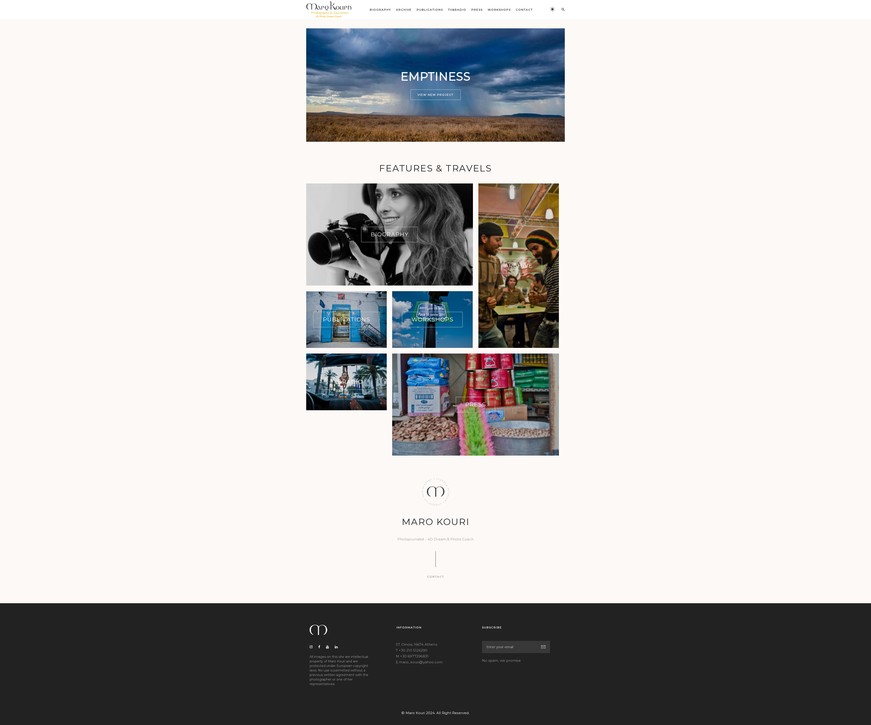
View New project (436, 94)
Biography (380, 9)
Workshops (499, 9)
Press (477, 9)
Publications (430, 9)
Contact (524, 9)
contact (435, 576)
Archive (404, 9)
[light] (552, 9)
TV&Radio (457, 9)
